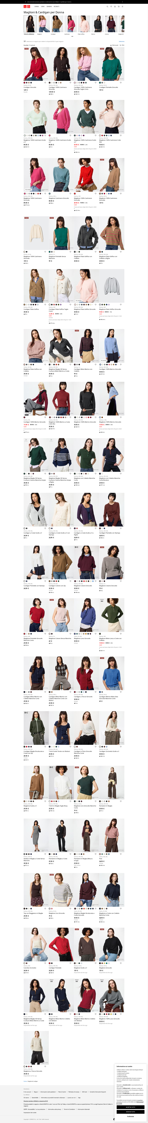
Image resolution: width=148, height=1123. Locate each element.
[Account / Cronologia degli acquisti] (115, 6)
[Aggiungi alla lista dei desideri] (45, 83)
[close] (25, 2)
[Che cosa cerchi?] (107, 6)
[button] (36, 64)
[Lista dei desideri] (111, 6)
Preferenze (130, 1116)
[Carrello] (119, 6)
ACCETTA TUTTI (130, 1107)
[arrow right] (122, 26)
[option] (30, 25)
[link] (75, 2)
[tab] (37, 6)
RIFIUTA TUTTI (130, 1112)
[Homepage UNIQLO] (27, 6)
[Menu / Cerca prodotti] (122, 6)
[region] (131, 1093)
